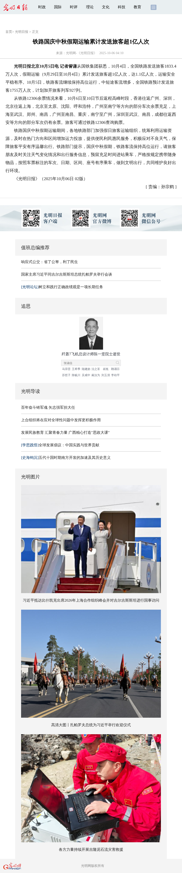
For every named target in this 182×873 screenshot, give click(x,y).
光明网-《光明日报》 (81, 53)
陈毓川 (76, 375)
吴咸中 (86, 375)
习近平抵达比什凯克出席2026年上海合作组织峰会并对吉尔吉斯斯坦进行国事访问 (91, 600)
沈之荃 (95, 369)
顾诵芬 (115, 369)
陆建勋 (86, 369)
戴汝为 (95, 375)
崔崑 (106, 369)
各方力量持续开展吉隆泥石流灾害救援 (91, 849)
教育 (137, 7)
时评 (73, 7)
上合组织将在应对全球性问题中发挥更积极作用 (61, 420)
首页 (8, 32)
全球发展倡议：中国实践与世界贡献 (60, 445)
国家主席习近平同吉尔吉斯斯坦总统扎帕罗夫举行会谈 (66, 274)
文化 (105, 7)
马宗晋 (66, 369)
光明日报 (21, 32)
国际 (58, 7)
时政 (42, 7)
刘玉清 (105, 375)
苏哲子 (66, 375)
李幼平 (115, 375)
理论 (90, 7)
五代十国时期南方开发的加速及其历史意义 (66, 458)
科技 (121, 7)
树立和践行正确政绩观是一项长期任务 (62, 287)
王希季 (76, 369)
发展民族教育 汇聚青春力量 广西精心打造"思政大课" (65, 432)
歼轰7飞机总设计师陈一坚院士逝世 (91, 354)
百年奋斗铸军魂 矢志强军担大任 (48, 407)
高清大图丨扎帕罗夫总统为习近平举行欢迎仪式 (91, 725)
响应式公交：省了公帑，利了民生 (49, 262)
